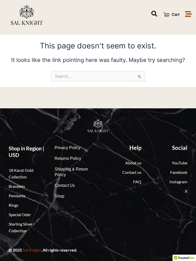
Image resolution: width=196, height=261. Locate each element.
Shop (59, 196)
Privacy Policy (67, 148)
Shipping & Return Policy (71, 172)
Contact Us (65, 185)
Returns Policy (68, 158)
